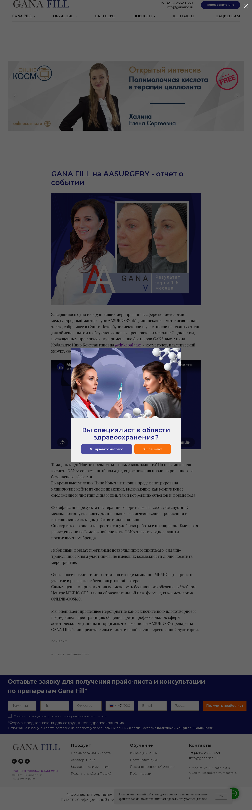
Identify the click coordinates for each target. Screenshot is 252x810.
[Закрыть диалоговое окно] (246, 6)
